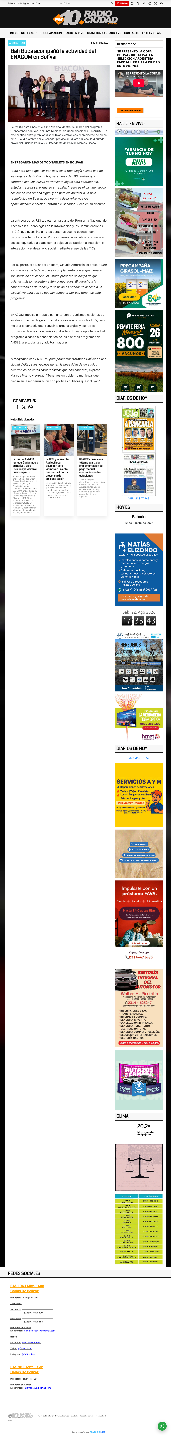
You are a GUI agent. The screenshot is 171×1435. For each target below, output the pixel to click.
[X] (138, 3)
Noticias (28, 33)
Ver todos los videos (130, 110)
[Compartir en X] (23, 407)
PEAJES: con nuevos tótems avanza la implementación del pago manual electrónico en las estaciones (91, 467)
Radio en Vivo (74, 33)
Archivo (115, 33)
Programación (51, 33)
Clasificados (97, 33)
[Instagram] (150, 3)
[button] (112, 3)
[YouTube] (161, 3)
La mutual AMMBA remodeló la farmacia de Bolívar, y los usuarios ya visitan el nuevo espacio (25, 466)
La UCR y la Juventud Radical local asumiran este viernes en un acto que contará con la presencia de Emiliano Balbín (58, 469)
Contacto (131, 33)
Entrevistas (151, 33)
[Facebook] (144, 3)
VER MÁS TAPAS (138, 498)
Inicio (14, 33)
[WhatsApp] (132, 3)
